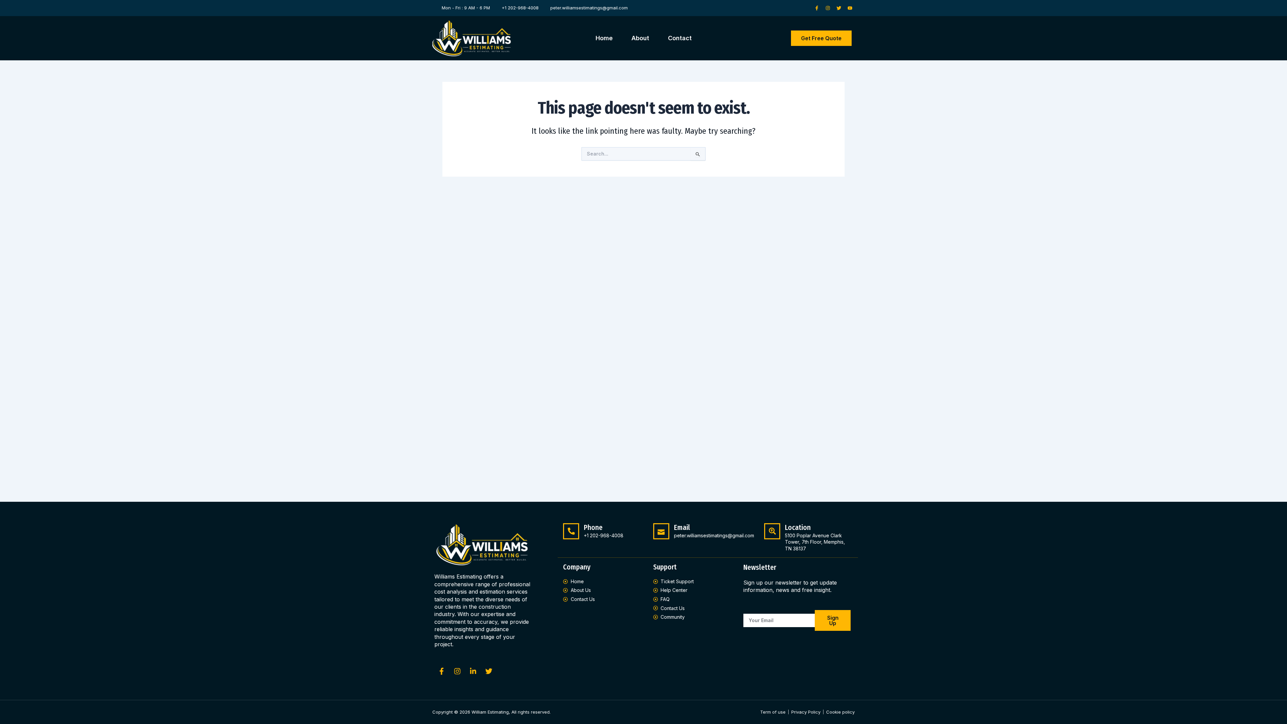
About (640, 38)
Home (604, 38)
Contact (680, 38)
